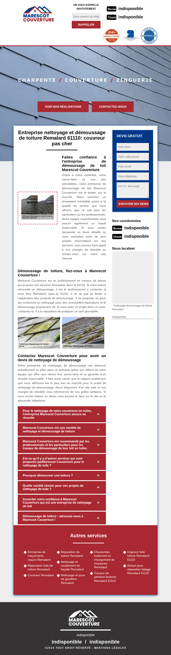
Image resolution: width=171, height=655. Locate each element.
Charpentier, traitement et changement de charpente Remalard (104, 559)
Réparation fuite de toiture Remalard (40, 567)
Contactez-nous (112, 106)
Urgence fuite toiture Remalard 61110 (138, 555)
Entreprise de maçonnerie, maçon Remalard (39, 555)
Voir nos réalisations (63, 106)
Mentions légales (110, 647)
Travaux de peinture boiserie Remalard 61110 (105, 576)
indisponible (130, 8)
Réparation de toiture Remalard (72, 553)
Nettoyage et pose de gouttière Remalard (73, 578)
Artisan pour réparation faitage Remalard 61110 (139, 569)
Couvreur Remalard (41, 575)
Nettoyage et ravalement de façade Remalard (72, 565)
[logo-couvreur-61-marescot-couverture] (40, 13)
